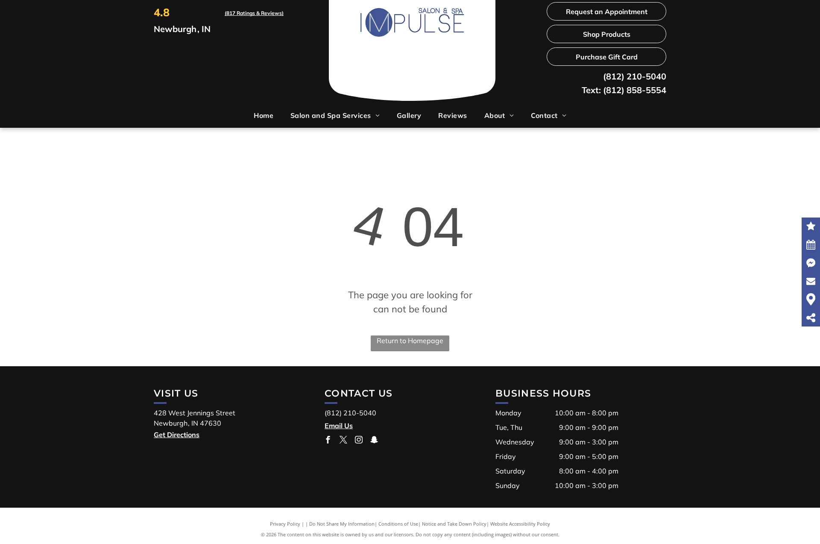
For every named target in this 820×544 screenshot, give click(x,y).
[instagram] (358, 440)
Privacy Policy (285, 523)
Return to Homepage (410, 340)
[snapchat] (374, 440)
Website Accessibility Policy (520, 523)
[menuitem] (263, 115)
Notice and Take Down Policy (454, 523)
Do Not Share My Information (342, 523)
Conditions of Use (398, 523)
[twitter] (343, 440)
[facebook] (328, 440)
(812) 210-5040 (634, 76)
